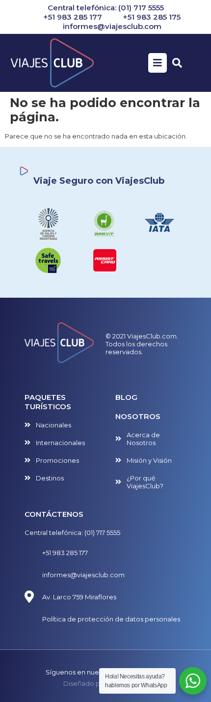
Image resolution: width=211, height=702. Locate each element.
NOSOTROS (137, 416)
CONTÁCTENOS (54, 514)
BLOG (126, 397)
